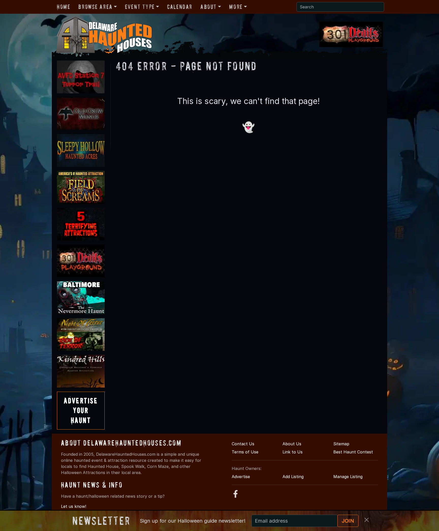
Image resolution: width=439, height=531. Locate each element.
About (208, 6)
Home (63, 6)
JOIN (348, 521)
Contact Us (243, 443)
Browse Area (95, 6)
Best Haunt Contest (353, 451)
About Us (292, 443)
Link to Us (293, 451)
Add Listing (293, 476)
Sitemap (341, 443)
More (235, 6)
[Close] (367, 520)
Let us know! (73, 506)
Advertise (241, 476)
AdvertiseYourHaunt (81, 410)
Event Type (140, 6)
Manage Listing (348, 476)
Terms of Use (245, 451)
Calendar (179, 6)
